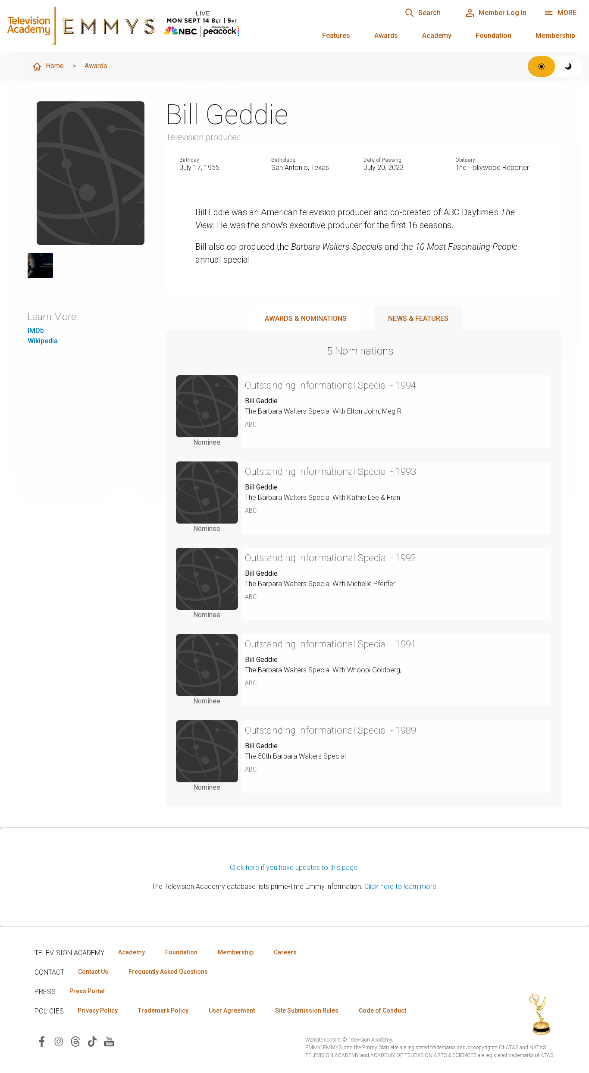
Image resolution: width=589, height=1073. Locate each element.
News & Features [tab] (418, 318)
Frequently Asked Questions (168, 971)
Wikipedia (43, 341)
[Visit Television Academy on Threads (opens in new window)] (75, 1041)
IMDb (36, 330)
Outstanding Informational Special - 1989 (330, 730)
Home (55, 66)
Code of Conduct (382, 1010)
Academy (436, 35)
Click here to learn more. (401, 886)
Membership (555, 35)
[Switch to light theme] (541, 66)
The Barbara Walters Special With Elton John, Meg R (323, 411)
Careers (285, 952)
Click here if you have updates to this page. (294, 867)
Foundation (493, 35)
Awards (386, 35)
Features (336, 35)
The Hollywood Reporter (492, 167)
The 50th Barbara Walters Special (295, 756)
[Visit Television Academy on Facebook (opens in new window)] (41, 1041)
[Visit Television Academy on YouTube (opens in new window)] (109, 1041)
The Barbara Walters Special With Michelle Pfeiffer (320, 584)
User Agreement (232, 1010)
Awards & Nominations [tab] (306, 318)
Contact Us (93, 971)
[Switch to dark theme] (568, 66)
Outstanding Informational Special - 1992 (330, 557)
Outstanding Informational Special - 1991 (330, 644)
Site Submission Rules (306, 1010)
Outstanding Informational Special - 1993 (330, 471)
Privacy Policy (98, 1010)
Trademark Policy (163, 1010)
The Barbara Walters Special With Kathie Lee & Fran (322, 497)
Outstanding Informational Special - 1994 (330, 385)
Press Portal (87, 991)
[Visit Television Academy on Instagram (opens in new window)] (58, 1041)
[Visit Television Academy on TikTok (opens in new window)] (92, 1041)
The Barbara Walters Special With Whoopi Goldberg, (323, 670)
